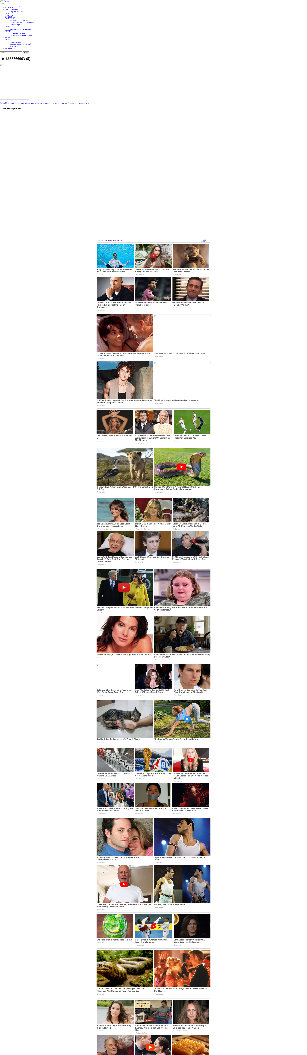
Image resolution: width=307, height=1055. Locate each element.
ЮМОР (8, 38)
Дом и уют (14, 46)
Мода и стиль (15, 42)
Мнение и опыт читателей (20, 44)
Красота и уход (16, 25)
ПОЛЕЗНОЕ (10, 18)
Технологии (10, 48)
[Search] (0, 3)
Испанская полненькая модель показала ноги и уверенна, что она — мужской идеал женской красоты (44, 103)
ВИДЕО (8, 14)
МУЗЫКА (9, 16)
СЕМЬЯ (8, 27)
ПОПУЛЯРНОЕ (11, 9)
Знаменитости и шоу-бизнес (21, 35)
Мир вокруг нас (16, 12)
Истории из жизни (17, 33)
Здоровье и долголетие (19, 20)
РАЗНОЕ (8, 40)
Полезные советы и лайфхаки (22, 22)
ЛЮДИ (8, 31)
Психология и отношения (20, 29)
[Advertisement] (18, 175)
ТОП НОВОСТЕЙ (12, 7)
